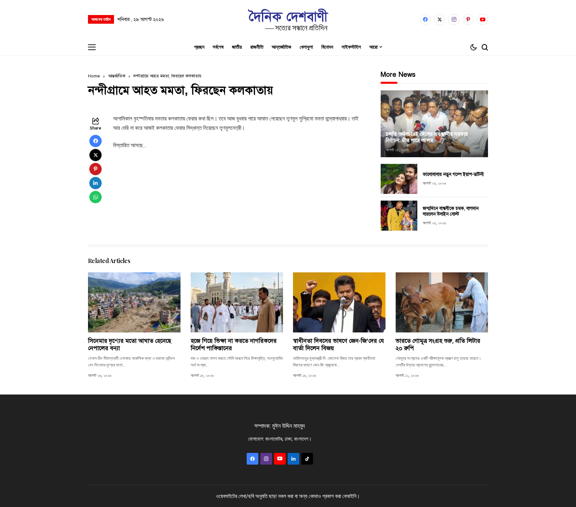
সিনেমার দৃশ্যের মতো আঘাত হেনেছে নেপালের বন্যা (129, 344)
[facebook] (425, 19)
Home (94, 76)
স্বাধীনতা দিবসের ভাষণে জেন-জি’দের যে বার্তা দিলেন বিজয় (338, 344)
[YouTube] (482, 19)
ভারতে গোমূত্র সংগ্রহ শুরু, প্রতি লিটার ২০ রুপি (438, 344)
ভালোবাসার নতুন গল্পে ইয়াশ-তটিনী (453, 174)
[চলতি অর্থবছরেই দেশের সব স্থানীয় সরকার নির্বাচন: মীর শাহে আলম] (434, 123)
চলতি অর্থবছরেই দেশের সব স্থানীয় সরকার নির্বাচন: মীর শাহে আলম (427, 137)
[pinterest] (468, 19)
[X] (439, 19)
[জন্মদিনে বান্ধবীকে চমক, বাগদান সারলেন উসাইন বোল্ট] (399, 216)
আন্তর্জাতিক (116, 76)
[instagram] (453, 19)
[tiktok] (307, 459)
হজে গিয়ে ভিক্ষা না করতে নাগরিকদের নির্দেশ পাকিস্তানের (234, 344)
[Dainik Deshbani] (288, 19)
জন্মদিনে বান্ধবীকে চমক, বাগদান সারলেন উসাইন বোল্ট (451, 211)
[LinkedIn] (293, 459)
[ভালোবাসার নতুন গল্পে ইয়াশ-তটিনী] (399, 179)
